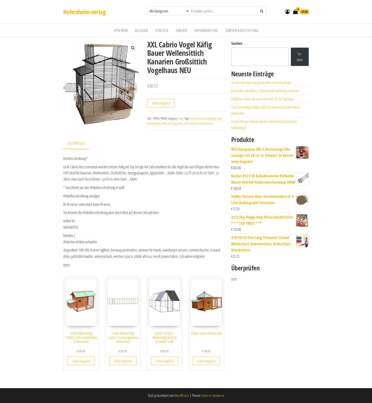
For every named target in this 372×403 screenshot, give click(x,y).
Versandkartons (206, 30)
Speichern (121, 30)
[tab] (79, 143)
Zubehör (181, 30)
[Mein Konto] (287, 11)
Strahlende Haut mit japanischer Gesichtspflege (261, 82)
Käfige (181, 118)
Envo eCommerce (213, 395)
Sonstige (161, 30)
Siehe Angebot (161, 103)
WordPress (181, 395)
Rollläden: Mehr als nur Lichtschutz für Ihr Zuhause (262, 99)
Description (76, 143)
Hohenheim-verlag (84, 12)
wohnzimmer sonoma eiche (198, 123)
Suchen (236, 43)
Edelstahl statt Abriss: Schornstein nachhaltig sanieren (265, 90)
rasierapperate (175, 123)
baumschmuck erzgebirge (203, 118)
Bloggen (141, 30)
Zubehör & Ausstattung (241, 30)
